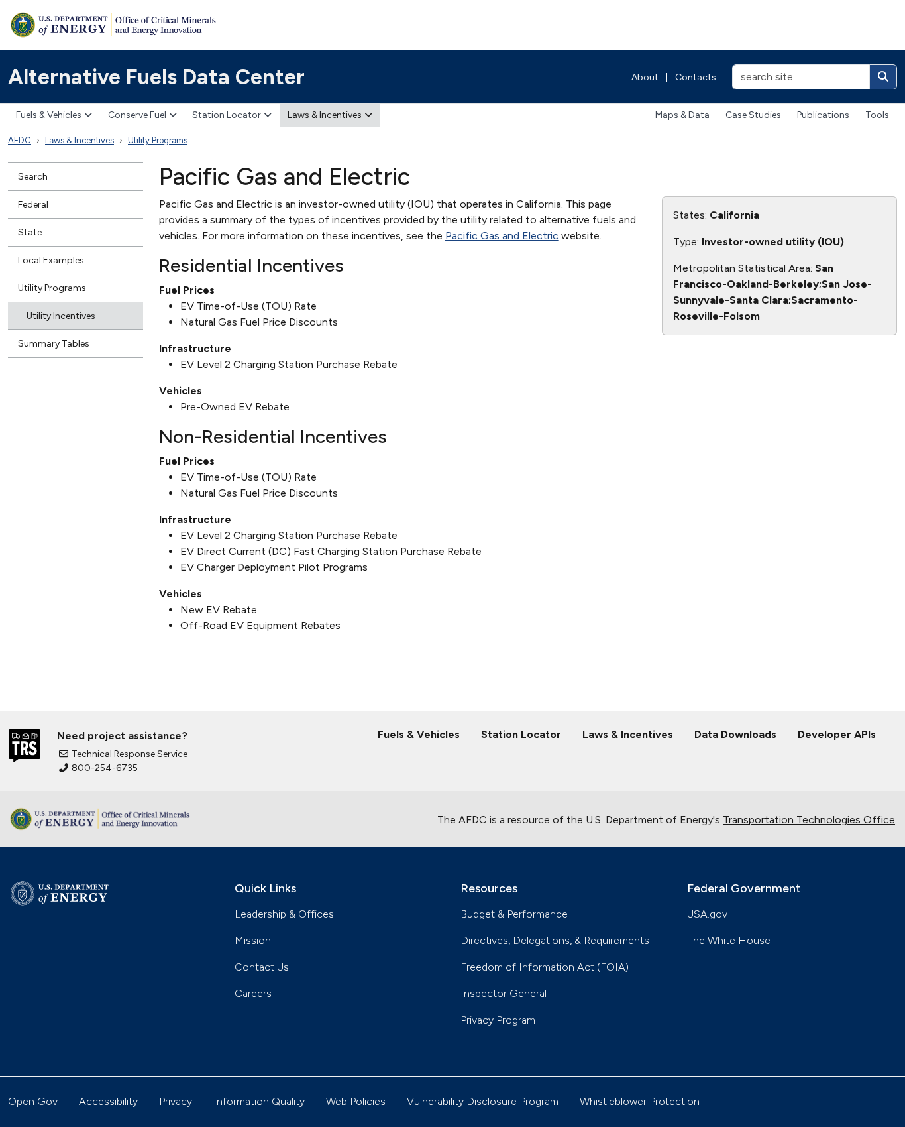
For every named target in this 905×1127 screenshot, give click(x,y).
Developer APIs (837, 734)
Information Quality (259, 1101)
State (30, 232)
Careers (253, 993)
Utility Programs (157, 140)
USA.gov (707, 914)
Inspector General (503, 993)
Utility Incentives (61, 316)
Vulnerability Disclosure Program (483, 1101)
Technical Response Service (129, 754)
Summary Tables (53, 343)
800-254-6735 (105, 768)
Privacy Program (497, 1020)
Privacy (175, 1101)
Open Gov (33, 1101)
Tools (877, 115)
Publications (823, 115)
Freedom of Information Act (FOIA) (544, 967)
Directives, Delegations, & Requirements (554, 940)
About (645, 77)
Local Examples (51, 260)
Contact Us (262, 967)
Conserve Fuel (137, 115)
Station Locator (226, 115)
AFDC (19, 140)
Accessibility (108, 1101)
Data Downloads (735, 734)
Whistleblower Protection (640, 1101)
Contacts (695, 77)
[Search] (883, 76)
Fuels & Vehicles (48, 115)
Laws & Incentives (325, 115)
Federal (33, 204)
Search (33, 176)
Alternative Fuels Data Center (156, 76)
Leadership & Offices (284, 914)
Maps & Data (682, 115)
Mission (253, 940)
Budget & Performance (514, 914)
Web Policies (356, 1101)
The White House (729, 940)
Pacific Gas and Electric (502, 235)
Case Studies (753, 115)
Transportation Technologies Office (809, 819)
